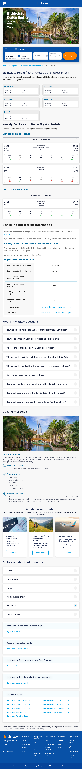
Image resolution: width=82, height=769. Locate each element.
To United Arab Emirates (30, 66)
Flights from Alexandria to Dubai (18, 708)
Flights (14, 66)
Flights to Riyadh (71, 741)
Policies (5, 744)
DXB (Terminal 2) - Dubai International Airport (55, 312)
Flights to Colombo (71, 756)
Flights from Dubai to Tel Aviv (52, 704)
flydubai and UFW (37, 754)
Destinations (26, 744)
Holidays (59, 748)
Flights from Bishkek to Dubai (17, 632)
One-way (21, 49)
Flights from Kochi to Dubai (17, 712)
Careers (59, 751)
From (7, 54)
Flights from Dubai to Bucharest (18, 700)
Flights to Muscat (71, 747)
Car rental (60, 740)
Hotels (59, 744)
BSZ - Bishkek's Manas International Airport (55, 307)
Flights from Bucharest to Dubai (52, 708)
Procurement (49, 744)
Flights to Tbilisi (73, 737)
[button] (41, 329)
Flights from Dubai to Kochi (51, 700)
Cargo (35, 750)
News (35, 742)
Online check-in (50, 737)
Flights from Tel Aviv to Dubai (17, 716)
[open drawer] (4, 2)
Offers (24, 740)
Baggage (24, 748)
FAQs (46, 740)
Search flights (69, 56)
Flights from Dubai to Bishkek (17, 649)
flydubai (7, 234)
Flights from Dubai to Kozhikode (18, 704)
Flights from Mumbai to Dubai (52, 712)
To (21, 54)
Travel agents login (49, 754)
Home (5, 66)
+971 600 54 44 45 (8, 752)
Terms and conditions (9, 748)
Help (23, 751)
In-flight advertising (48, 749)
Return (10, 49)
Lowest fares (61, 737)
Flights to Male (73, 751)
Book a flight (25, 737)
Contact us (37, 746)
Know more (14, 553)
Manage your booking (38, 738)
